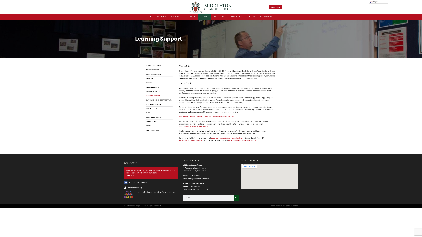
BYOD (148, 113)
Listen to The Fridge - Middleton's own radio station (157, 192)
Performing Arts (152, 130)
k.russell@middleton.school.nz (191, 140)
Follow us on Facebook (138, 182)
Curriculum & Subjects (154, 65)
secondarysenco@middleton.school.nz (226, 138)
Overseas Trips (151, 121)
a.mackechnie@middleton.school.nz (242, 140)
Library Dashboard (153, 117)
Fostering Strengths (154, 104)
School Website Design (279, 206)
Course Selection (152, 70)
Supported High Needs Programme (159, 100)
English (376, 2)
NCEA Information (153, 91)
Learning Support (153, 95)
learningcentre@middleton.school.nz (193, 126)
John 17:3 (130, 175)
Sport (148, 126)
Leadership (150, 78)
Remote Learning (152, 87)
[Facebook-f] (125, 182)
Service (149, 83)
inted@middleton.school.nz (198, 189)
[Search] (236, 198)
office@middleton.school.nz (198, 178)
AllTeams (294, 206)
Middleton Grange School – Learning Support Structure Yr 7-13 (206, 116)
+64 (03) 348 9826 (195, 175)
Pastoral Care (151, 108)
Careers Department (154, 74)
